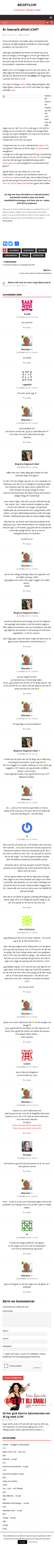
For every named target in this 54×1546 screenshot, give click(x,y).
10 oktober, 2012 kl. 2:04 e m (27, 1196)
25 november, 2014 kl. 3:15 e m (27, 1238)
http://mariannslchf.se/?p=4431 (27, 1125)
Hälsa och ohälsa (10, 1481)
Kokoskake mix (9, 163)
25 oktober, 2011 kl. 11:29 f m (27, 352)
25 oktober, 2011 (11, 35)
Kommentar (8, 1311)
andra (22, 84)
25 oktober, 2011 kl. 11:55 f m (27, 616)
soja (13, 90)
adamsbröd (33, 157)
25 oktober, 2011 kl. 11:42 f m (27, 467)
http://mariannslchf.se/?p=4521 (27, 1128)
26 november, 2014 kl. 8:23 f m (27, 1279)
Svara (28, 327)
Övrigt (5, 1525)
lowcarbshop (11, 255)
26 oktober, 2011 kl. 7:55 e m (27, 1017)
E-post (5, 1338)
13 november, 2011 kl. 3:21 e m (27, 1105)
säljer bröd (43, 145)
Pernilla (27, 1154)
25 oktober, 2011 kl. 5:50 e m (27, 839)
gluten (41, 250)
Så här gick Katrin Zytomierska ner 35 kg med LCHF (26, 1415)
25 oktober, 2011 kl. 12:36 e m (27, 671)
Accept (22, 1542)
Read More (33, 1542)
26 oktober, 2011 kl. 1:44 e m (27, 933)
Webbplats (7, 1346)
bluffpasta (29, 250)
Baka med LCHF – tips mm (14, 1452)
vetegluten (38, 255)
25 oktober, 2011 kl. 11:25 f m (27, 388)
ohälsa (25, 255)
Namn (5, 1331)
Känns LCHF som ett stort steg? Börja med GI (29, 282)
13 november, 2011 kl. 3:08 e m (27, 1067)
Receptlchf (25, 35)
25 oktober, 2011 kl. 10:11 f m (27, 317)
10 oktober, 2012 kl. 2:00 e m (27, 1158)
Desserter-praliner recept (13, 1474)
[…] (42, 1429)
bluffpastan (8, 177)
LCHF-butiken (27, 183)
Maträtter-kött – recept (12, 1510)
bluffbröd (14, 250)
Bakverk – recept (10, 1459)
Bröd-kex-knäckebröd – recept (15, 1466)
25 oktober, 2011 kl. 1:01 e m (27, 754)
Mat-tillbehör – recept (12, 1496)
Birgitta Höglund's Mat (27, 464)
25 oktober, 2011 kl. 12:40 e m (27, 719)
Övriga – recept (9, 1517)
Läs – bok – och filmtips (13, 1488)
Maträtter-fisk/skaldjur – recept (16, 1503)
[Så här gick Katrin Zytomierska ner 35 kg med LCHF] (27, 1408)
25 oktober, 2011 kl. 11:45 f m (27, 569)
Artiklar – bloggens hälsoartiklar (16, 1444)
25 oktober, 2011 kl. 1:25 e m (27, 803)
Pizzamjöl (39, 148)
